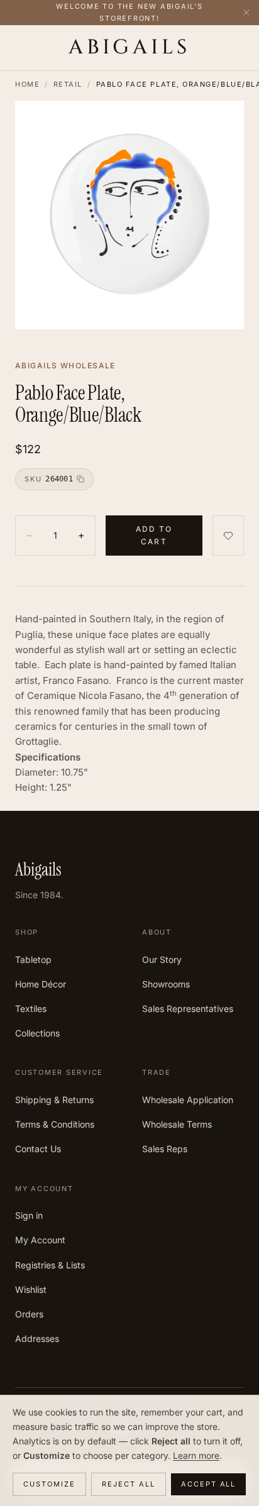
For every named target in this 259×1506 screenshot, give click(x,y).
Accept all (208, 1484)
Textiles (31, 1008)
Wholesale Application (187, 1099)
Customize (49, 1484)
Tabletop (33, 959)
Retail (67, 84)
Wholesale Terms (177, 1124)
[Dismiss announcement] (246, 13)
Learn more (196, 1455)
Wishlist (31, 1289)
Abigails (129, 48)
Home (27, 84)
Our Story (162, 959)
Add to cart (154, 535)
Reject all (128, 1484)
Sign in (29, 1215)
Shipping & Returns (54, 1099)
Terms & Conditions (54, 1124)
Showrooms (166, 984)
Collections (37, 1033)
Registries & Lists (50, 1265)
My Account (40, 1239)
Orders (29, 1314)
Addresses (37, 1338)
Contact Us (38, 1148)
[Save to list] (228, 535)
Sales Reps (164, 1148)
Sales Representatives (187, 1008)
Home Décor (40, 984)
